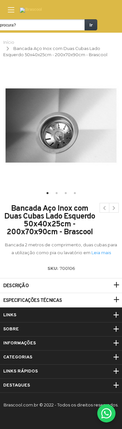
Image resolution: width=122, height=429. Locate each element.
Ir (91, 24)
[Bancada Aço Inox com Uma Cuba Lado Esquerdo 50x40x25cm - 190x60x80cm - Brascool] (104, 208)
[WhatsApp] (106, 413)
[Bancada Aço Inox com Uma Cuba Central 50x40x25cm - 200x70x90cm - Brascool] (114, 208)
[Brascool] (31, 10)
